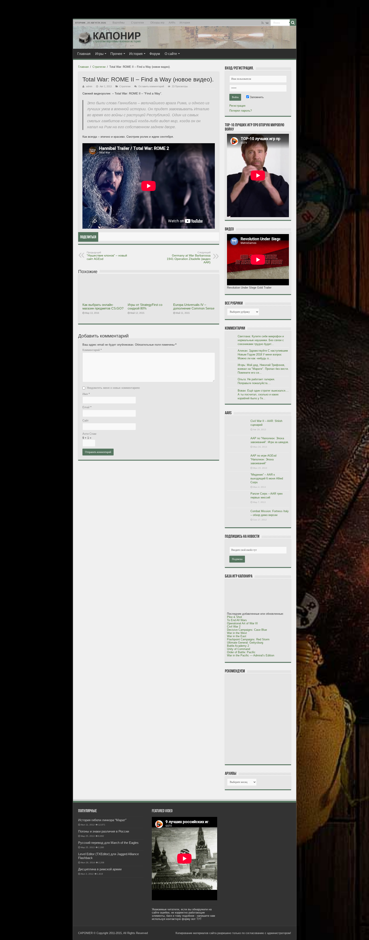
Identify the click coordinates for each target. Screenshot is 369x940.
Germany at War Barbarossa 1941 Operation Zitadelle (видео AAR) (189, 257)
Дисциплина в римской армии (100, 869)
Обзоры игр (157, 22)
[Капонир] (109, 36)
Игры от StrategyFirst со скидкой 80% (145, 306)
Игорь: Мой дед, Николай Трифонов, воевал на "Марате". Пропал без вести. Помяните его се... (263, 368)
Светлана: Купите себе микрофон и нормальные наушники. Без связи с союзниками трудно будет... (261, 340)
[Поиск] (293, 22)
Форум (154, 54)
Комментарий (92, 350)
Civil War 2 (233, 626)
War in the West (237, 633)
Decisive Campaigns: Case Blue (247, 629)
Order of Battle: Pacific (241, 652)
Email (86, 407)
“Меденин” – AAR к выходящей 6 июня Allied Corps (266, 478)
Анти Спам (89, 433)
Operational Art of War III (242, 623)
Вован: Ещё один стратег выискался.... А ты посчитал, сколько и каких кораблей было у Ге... (263, 394)
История (185, 22)
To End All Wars (237, 620)
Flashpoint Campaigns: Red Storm (248, 639)
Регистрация (237, 105)
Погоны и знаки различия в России (103, 831)
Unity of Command (238, 649)
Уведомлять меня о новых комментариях (113, 387)
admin (89, 86)
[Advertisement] (259, 719)
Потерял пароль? (240, 110)
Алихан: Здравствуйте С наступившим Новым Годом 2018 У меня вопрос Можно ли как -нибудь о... (263, 354)
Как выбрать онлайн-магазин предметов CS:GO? (102, 306)
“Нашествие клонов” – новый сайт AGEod (107, 256)
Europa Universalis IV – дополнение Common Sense (193, 306)
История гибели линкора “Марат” (102, 820)
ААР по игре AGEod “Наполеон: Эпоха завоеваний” (263, 459)
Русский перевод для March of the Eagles (108, 842)
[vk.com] (267, 22)
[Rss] (262, 22)
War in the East (236, 636)
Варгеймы (119, 22)
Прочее (116, 54)
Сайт (85, 420)
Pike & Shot (234, 617)
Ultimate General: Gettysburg (245, 642)
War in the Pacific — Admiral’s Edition (250, 655)
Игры (99, 54)
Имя (86, 394)
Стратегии (137, 22)
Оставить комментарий (151, 86)
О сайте (171, 54)
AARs (172, 22)
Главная (84, 54)
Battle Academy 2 (238, 645)
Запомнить (256, 97)
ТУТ (199, 919)
